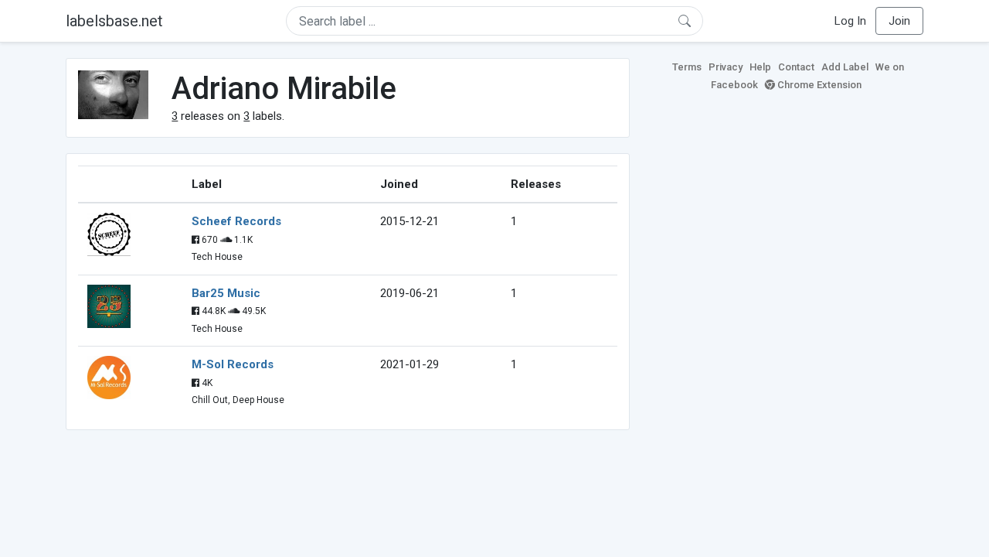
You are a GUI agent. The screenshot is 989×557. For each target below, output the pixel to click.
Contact (796, 67)
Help (760, 67)
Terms (687, 67)
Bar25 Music (226, 293)
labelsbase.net (114, 21)
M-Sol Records (233, 364)
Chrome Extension (818, 85)
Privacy (726, 67)
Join (899, 21)
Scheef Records (236, 221)
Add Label (844, 67)
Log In (850, 21)
